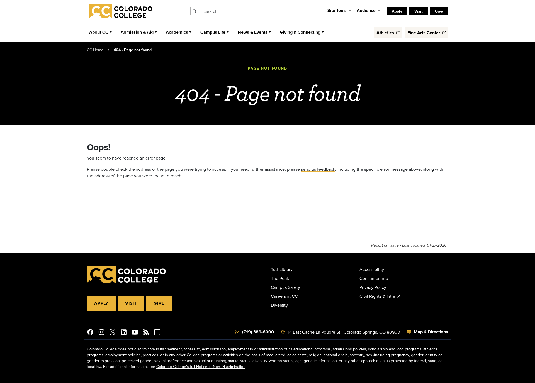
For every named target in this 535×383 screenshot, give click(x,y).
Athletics (385, 33)
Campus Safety (285, 287)
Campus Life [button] (212, 32)
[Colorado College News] (146, 333)
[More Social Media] (157, 333)
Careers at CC (284, 296)
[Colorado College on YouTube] (135, 333)
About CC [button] (98, 32)
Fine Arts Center (424, 33)
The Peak (280, 278)
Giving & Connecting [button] (300, 32)
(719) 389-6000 (258, 332)
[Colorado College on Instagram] (101, 333)
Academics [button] (177, 32)
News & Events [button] (253, 32)
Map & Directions (431, 332)
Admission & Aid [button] (137, 32)
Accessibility (371, 269)
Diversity (279, 305)
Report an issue (385, 245)
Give (159, 303)
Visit (131, 303)
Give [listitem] (439, 11)
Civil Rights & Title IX (379, 296)
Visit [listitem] (418, 11)
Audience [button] (367, 10)
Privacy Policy (372, 287)
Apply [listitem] (397, 11)
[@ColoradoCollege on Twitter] (112, 333)
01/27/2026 (437, 245)
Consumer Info (373, 278)
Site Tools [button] (337, 10)
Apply (101, 303)
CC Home (95, 50)
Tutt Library (282, 269)
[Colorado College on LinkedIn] (123, 333)
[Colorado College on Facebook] (90, 333)
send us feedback (318, 169)
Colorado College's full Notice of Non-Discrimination (200, 366)
